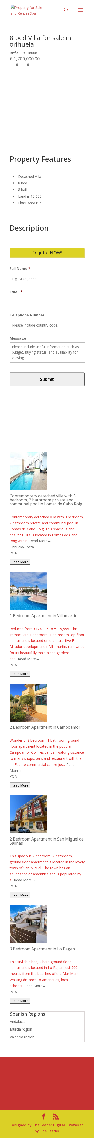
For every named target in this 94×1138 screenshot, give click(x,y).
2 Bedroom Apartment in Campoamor (45, 727)
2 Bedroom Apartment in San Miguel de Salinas (47, 841)
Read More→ (40, 540)
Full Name (20, 268)
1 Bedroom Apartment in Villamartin (43, 615)
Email (16, 292)
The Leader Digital (49, 1125)
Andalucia (17, 1021)
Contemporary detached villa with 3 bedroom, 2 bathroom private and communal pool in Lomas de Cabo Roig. (46, 500)
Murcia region (21, 1029)
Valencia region (22, 1037)
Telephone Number (27, 315)
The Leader (49, 1131)
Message (18, 338)
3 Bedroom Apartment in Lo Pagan (42, 949)
